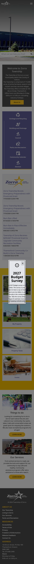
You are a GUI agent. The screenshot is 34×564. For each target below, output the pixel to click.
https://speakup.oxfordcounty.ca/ (17, 301)
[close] (22, 263)
